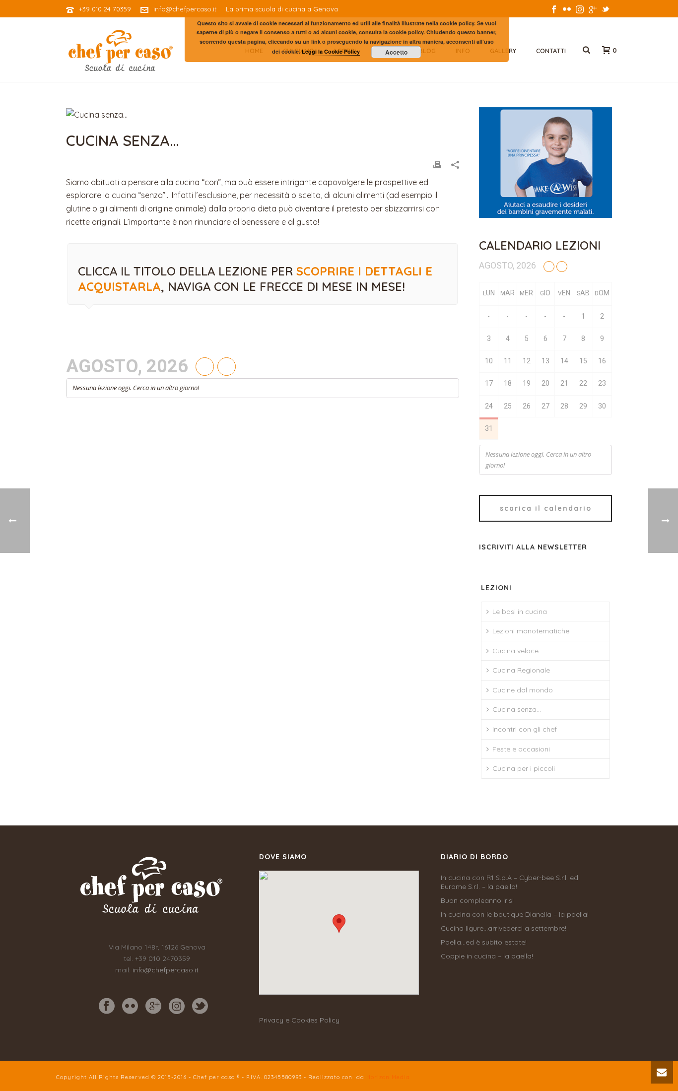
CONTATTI (551, 51)
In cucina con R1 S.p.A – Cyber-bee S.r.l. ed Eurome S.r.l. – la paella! (509, 882)
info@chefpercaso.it (184, 9)
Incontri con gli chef (524, 729)
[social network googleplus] (153, 1006)
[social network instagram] (177, 1006)
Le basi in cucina (519, 611)
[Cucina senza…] (262, 114)
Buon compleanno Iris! (477, 900)
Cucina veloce (515, 650)
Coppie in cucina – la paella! (487, 956)
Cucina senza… (516, 709)
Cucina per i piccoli (523, 768)
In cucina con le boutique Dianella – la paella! (515, 914)
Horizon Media (388, 1077)
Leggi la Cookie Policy (331, 51)
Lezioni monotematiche (530, 630)
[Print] (437, 164)
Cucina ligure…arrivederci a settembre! (503, 928)
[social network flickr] (130, 1006)
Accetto (396, 52)
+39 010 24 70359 (105, 9)
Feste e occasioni (521, 749)
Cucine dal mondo (522, 689)
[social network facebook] (107, 1006)
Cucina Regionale (521, 670)
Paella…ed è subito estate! (484, 942)
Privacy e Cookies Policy (299, 1020)
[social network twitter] (200, 1006)
